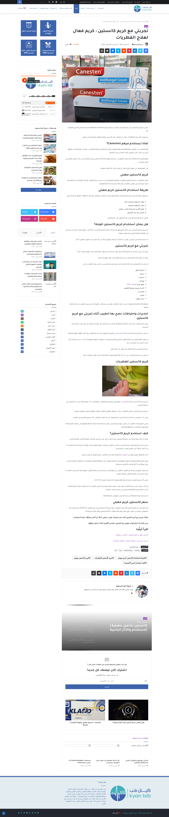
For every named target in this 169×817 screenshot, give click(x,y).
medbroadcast (128, 550)
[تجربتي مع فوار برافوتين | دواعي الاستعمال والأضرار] (135, 751)
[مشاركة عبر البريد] (107, 50)
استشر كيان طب (127, 2)
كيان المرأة (51, 322)
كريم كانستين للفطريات (104, 558)
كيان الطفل (51, 329)
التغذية (53, 8)
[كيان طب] (143, 8)
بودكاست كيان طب (113, 2)
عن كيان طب (146, 2)
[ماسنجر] (112, 50)
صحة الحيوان (44, 8)
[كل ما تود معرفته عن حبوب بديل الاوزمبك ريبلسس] (106, 751)
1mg (120, 550)
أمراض (82, 8)
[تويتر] (140, 50)
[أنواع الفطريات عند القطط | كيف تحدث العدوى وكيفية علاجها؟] (50, 158)
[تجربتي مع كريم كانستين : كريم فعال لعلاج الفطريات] (50, 138)
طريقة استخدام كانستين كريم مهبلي (131, 558)
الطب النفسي (50, 337)
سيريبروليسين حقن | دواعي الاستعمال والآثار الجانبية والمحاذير (32, 286)
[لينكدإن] (135, 50)
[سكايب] (118, 50)
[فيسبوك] (146, 50)
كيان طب (115, 813)
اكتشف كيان (33, 8)
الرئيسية (100, 8)
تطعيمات (52, 351)
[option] (107, 628)
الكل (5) (38, 190)
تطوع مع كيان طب (99, 2)
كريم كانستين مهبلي (81, 558)
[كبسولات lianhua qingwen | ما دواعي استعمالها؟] (78, 751)
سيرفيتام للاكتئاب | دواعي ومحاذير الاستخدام (127, 628)
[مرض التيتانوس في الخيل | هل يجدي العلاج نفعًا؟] (50, 148)
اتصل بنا (137, 2)
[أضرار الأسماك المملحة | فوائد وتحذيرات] (50, 170)
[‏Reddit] (124, 50)
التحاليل (52, 344)
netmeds (137, 550)
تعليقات (24, 232)
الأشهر (52, 232)
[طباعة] (101, 50)
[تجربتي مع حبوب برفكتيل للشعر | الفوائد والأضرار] (50, 244)
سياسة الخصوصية (85, 2)
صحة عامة (90, 8)
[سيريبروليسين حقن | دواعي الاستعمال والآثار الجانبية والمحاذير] (50, 287)
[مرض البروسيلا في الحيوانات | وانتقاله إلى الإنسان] (50, 180)
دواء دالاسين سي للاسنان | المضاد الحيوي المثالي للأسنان (32, 264)
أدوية (76, 8)
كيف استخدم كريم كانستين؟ (134, 563)
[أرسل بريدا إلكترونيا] (132, 44)
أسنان (53, 340)
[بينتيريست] (129, 50)
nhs (116, 550)
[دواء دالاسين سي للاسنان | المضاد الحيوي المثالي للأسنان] (50, 264)
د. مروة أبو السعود (139, 44)
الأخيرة (38, 232)
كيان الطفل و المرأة (65, 8)
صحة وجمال (51, 333)
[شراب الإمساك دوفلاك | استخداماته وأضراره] (50, 276)
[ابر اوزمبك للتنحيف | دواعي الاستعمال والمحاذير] (50, 254)
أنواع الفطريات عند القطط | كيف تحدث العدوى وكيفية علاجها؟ (32, 158)
